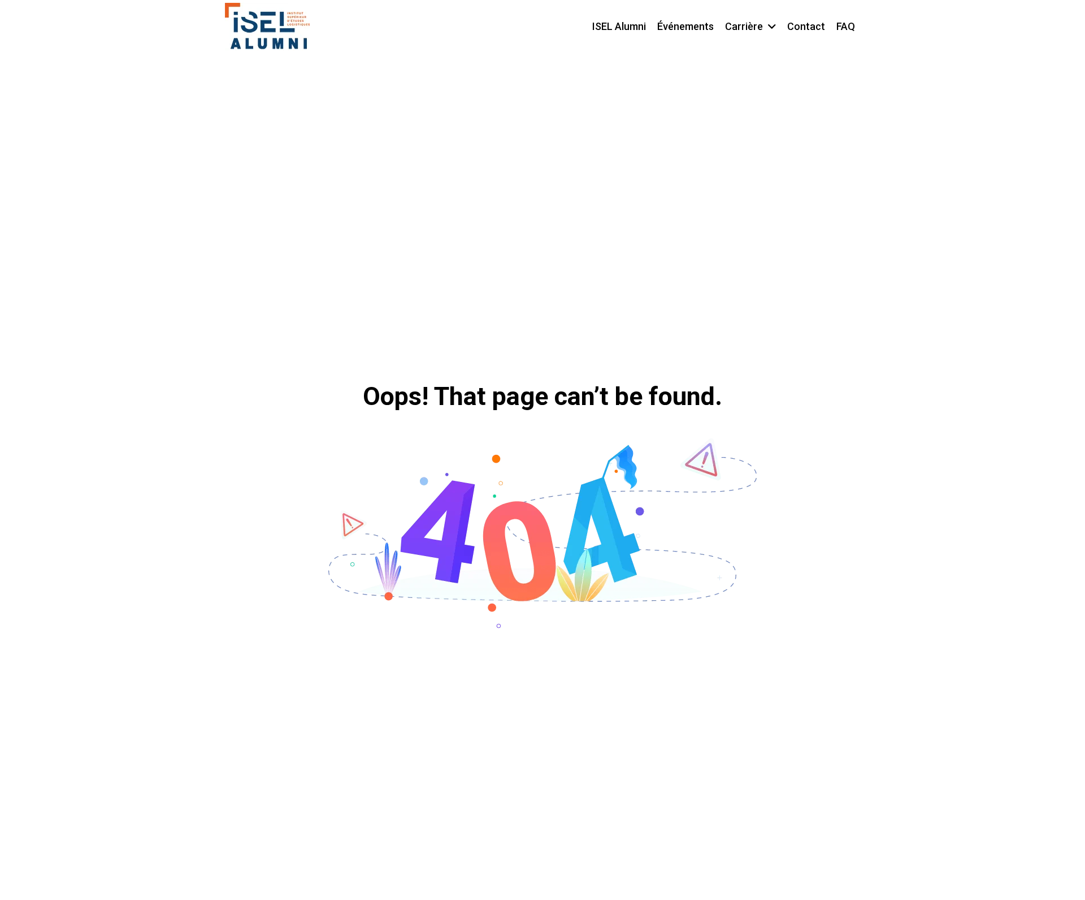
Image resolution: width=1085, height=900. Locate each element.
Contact (806, 26)
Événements (685, 26)
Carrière (744, 26)
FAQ (845, 26)
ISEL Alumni (619, 26)
